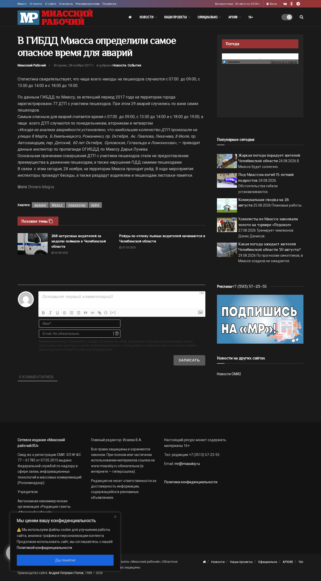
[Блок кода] (92, 313)
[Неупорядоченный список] (78, 313)
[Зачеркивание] (64, 313)
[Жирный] (43, 313)
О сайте (50, 4)
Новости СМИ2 (229, 374)
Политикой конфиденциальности (44, 548)
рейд (95, 205)
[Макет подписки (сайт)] (260, 319)
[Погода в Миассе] (260, 56)
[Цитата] (85, 313)
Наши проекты (175, 17)
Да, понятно (65, 560)
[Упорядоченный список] (71, 313)
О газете (36, 4)
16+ (250, 17)
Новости (146, 17)
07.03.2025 (128, 247)
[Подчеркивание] (57, 313)
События (134, 65)
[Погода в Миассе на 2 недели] (284, 62)
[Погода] (231, 61)
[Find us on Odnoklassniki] (291, 4)
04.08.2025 (61, 252)
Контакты (66, 4)
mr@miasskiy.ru (187, 464)
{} (106, 312)
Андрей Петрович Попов (66, 573)
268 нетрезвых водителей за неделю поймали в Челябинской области (78, 241)
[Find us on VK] (285, 4)
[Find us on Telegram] (298, 4)
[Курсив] (50, 313)
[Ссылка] (99, 313)
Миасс (22, 4)
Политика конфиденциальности (190, 482)
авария (40, 205)
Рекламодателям (88, 4)
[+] (113, 312)
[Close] (115, 517)
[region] (65, 541)
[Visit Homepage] (55, 17)
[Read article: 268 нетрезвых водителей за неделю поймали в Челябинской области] (33, 244)
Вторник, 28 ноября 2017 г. (74, 65)
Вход (273, 4)
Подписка (109, 4)
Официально (208, 17)
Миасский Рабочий (32, 65)
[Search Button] (301, 17)
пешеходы (77, 205)
